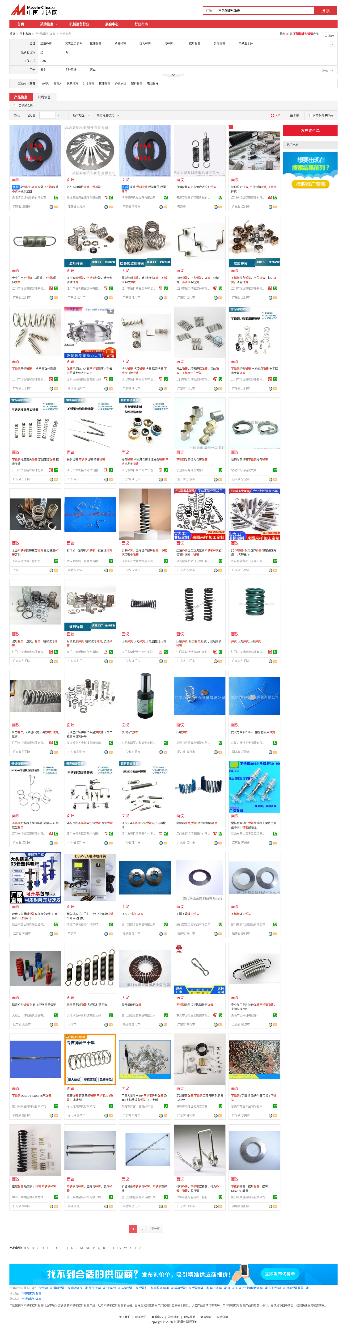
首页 (20, 24)
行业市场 (141, 24)
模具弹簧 (72, 83)
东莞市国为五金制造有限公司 (194, 1015)
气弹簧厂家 (45, 1288)
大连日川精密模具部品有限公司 (29, 1015)
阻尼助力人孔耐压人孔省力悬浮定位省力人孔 (89, 371)
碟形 (241, 914)
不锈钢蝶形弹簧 (31, 1293)
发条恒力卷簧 (191, 460)
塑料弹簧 (136, 83)
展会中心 (111, 24)
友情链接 (222, 1317)
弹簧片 (58, 83)
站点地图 (173, 1317)
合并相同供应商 (323, 115)
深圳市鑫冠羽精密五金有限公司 (194, 1197)
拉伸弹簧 (104, 83)
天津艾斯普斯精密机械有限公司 (194, 198)
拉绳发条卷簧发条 (249, 460)
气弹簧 (44, 83)
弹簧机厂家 (146, 1288)
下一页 (155, 1229)
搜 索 (325, 10)
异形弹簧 (88, 83)
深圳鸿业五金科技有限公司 (84, 743)
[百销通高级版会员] (106, 197)
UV (119, 1248)
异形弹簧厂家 (218, 1288)
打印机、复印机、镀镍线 (89, 550)
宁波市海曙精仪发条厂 (190, 470)
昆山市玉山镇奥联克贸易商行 (249, 834)
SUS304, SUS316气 (31, 1096)
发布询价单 (310, 130)
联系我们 (141, 1317)
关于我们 (124, 1317)
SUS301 (132, 914)
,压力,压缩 (246, 641)
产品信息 (20, 97)
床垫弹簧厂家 (129, 1288)
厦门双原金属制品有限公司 (139, 925)
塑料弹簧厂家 (61, 1288)
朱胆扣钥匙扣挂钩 (194, 1005)
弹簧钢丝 (120, 83)
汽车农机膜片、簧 (84, 187)
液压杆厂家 (235, 1288)
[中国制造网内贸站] (34, 10)
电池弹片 (152, 83)
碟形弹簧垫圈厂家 (297, 1288)
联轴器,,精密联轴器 (196, 823)
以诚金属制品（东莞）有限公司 (194, 561)
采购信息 (46, 24)
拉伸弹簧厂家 (277, 1288)
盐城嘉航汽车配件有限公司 (84, 198)
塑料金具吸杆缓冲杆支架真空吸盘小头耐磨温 (253, 825)
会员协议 (206, 1317)
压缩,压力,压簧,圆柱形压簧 (144, 641)
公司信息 (44, 97)
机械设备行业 (79, 24)
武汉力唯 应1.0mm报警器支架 (253, 732)
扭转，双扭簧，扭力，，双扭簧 (197, 1189)
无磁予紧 (187, 914)
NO (88, 1248)
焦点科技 (179, 1322)
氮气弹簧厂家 (97, 1288)
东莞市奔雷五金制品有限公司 (139, 1106)
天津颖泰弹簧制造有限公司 (84, 1015)
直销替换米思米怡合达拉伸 (196, 187)
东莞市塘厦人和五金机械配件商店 (139, 743)
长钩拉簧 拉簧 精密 (86, 460)
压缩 (182, 732)
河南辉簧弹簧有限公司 (81, 1106)
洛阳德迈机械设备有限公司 (29, 198)
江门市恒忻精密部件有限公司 (249, 198)
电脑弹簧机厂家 (164, 1288)
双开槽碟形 (131, 1005)
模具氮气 (130, 732)
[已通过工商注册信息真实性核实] (56, 197)
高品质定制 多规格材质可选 (87, 1005)
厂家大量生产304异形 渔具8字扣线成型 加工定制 (144, 1098)
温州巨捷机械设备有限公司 (84, 379)
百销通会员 (26, 106)
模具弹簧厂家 (182, 1288)
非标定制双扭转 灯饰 (90, 823)
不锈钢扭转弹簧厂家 (255, 1288)
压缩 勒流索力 (34, 1187)
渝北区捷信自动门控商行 (82, 925)
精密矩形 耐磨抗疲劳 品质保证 (34, 1005)
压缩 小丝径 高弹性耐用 (34, 369)
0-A (26, 1248)
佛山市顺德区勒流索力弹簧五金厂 (194, 1106)
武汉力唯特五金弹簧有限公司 (84, 561)
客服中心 (157, 1317)
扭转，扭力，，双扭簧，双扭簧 (197, 280)
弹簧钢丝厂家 (200, 1288)
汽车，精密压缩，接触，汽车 (197, 371)
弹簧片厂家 (113, 1288)
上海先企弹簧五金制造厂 (27, 561)
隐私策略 (189, 1317)
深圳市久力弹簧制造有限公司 (139, 561)
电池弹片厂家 (79, 1288)
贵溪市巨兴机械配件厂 (245, 1015)
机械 (16, 187)
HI (62, 1248)
